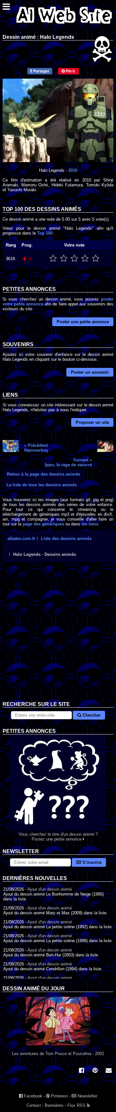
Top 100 (45, 233)
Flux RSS (77, 1105)
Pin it (70, 71)
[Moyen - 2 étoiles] (63, 259)
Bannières (54, 1105)
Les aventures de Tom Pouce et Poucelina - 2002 (58, 1053)
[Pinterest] (95, 1071)
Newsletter (86, 1096)
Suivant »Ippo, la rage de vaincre (68, 462)
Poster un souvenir (90, 372)
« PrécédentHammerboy (36, 448)
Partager (40, 71)
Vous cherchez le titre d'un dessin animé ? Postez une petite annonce (58, 837)
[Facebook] (81, 1071)
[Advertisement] (58, 636)
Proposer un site (92, 422)
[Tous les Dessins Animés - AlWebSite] (64, 25)
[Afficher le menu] (6, 8)
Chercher (91, 715)
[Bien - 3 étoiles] (74, 259)
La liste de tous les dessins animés (41, 484)
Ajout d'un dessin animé (49, 889)
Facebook (32, 1096)
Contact (33, 1105)
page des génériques (43, 524)
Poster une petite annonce (83, 321)
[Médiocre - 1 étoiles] (53, 259)
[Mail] (108, 1071)
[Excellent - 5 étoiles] (95, 259)
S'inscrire (91, 862)
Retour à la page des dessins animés (43, 474)
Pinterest (59, 1096)
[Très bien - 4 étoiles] (85, 259)
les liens (90, 524)
